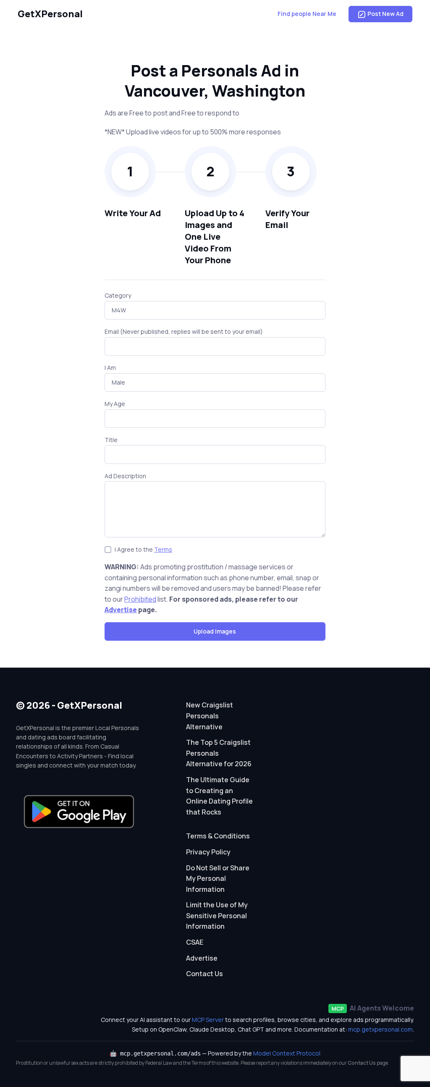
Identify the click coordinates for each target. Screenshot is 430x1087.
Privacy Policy (208, 852)
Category (118, 295)
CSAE (194, 942)
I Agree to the (143, 549)
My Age (115, 404)
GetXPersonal (50, 14)
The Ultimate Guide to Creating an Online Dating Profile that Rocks (219, 796)
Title (111, 440)
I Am (110, 368)
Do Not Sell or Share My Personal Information (217, 878)
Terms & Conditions (218, 836)
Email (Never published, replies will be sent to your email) (184, 331)
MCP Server (208, 1020)
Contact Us (204, 973)
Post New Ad (385, 14)
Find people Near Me (307, 14)
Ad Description (125, 476)
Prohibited (140, 599)
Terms (163, 549)
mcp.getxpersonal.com (380, 1029)
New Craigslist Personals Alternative (209, 715)
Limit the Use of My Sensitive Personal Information (217, 915)
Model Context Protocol (286, 1053)
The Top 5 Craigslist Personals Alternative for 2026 (219, 753)
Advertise (121, 609)
